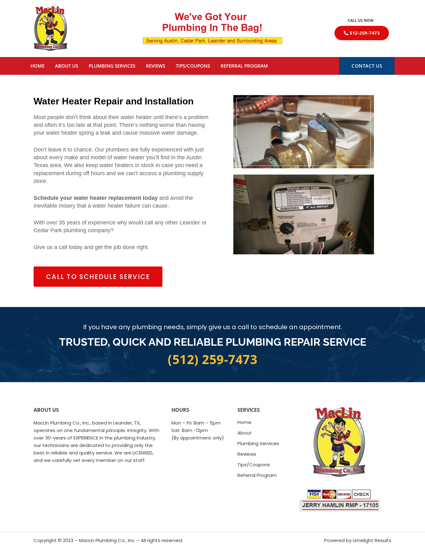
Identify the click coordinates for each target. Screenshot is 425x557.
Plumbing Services (112, 66)
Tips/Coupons (193, 66)
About (244, 433)
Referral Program (244, 66)
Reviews (155, 66)
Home (37, 66)
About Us (66, 66)
